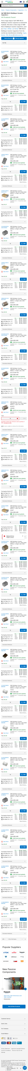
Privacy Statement (5, 1048)
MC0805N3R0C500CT (5, 369)
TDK (7, 35)
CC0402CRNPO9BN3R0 (5, 614)
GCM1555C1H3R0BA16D (5, 650)
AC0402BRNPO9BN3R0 (5, 758)
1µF (13, 28)
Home (2, 10)
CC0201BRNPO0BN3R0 (5, 722)
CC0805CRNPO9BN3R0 (5, 830)
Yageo (24, 33)
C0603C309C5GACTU (5, 155)
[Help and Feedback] (25, 1068)
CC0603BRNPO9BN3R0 (5, 903)
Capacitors (21, 10)
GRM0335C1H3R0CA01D (5, 299)
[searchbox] (12, 5)
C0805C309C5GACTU (5, 263)
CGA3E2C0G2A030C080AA (5, 578)
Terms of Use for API (17, 1050)
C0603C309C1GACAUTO (4, 435)
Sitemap (3, 1052)
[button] (2, 2)
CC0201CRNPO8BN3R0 (5, 686)
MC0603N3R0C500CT (5, 52)
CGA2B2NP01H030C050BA (5, 227)
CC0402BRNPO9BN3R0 (5, 119)
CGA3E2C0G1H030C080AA (5, 542)
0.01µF (5, 28)
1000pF (9, 28)
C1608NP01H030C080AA (5, 794)
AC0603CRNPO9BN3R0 (5, 866)
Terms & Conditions (6, 1050)
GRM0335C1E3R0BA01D (4, 402)
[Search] (25, 5)
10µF (17, 28)
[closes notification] (23, 536)
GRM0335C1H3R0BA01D (5, 471)
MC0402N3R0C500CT (5, 86)
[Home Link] (12, 2)
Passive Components (11, 10)
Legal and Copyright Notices (18, 1048)
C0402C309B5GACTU (4, 506)
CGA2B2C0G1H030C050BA (5, 334)
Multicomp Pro (18, 35)
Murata (11, 35)
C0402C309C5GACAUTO (5, 191)
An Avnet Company (5, 1060)
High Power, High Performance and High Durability (13, 996)
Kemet (3, 35)
